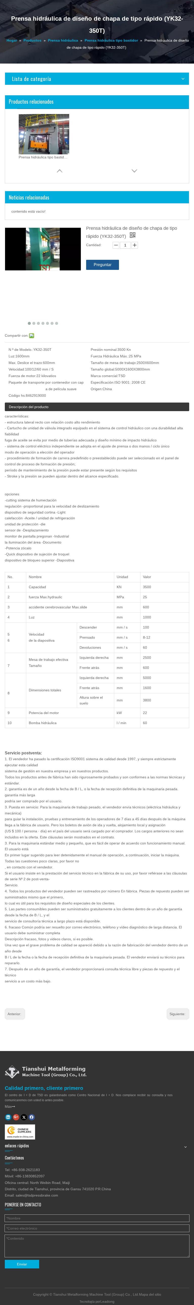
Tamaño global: (103, 369)
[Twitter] (24, 1117)
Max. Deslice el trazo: (26, 363)
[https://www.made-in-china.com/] (20, 1132)
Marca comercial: (104, 376)
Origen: (97, 389)
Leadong (107, 1301)
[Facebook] (32, 1117)
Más (10, 1106)
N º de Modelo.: (21, 350)
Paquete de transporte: (27, 382)
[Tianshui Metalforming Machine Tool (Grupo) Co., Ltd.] (46, 1072)
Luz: (12, 356)
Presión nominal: (104, 350)
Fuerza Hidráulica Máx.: (110, 356)
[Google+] (16, 1117)
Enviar (22, 1264)
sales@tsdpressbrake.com (37, 1195)
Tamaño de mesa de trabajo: (114, 363)
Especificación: (102, 382)
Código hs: (17, 395)
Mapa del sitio (150, 1294)
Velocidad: (17, 369)
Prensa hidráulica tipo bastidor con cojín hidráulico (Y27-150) (44, 157)
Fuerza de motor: (22, 376)
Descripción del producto (28, 407)
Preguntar (102, 265)
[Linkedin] (8, 1117)
